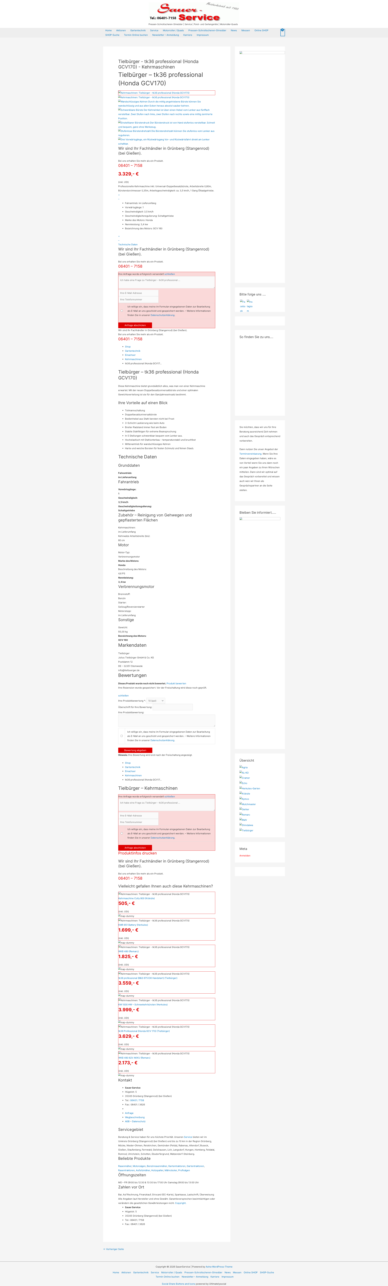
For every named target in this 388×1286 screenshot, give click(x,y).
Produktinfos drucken (137, 853)
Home (108, 30)
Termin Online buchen (136, 34)
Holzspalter (157, 1170)
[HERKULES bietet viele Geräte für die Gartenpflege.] (249, 788)
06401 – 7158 (130, 165)
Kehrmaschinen (133, 359)
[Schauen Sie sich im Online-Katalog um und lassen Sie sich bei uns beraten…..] (244, 814)
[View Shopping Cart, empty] (282, 32)
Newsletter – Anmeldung (165, 34)
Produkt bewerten (176, 683)
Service (154, 30)
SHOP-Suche (112, 34)
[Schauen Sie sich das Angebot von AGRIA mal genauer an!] (243, 767)
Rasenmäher (125, 1166)
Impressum (203, 34)
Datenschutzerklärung (162, 315)
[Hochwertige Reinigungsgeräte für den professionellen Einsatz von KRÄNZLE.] (244, 793)
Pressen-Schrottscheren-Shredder (207, 30)
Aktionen (121, 30)
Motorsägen (139, 1166)
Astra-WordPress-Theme (219, 1266)
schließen (169, 274)
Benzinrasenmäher (157, 1166)
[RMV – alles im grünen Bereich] (243, 819)
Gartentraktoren (177, 1166)
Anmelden (244, 855)
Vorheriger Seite (113, 1249)
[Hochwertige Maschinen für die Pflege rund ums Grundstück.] (246, 830)
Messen (245, 30)
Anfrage (129, 1113)
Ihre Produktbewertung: (131, 712)
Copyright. (180, 1203)
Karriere (187, 34)
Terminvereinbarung (250, 453)
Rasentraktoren (126, 1170)
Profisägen (184, 1170)
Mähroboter (171, 1170)
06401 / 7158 (137, 1100)
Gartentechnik (138, 30)
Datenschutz (139, 1121)
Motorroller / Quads (173, 30)
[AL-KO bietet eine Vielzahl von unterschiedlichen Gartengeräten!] (244, 772)
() (136, 898)
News (234, 30)
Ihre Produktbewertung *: (132, 700)
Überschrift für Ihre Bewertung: (135, 707)
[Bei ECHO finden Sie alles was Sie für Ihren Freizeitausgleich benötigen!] (243, 783)
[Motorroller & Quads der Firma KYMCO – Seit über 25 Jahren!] (244, 798)
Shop (128, 346)
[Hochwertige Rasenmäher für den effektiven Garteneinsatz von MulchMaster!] (247, 804)
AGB (127, 1121)
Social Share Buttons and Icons (178, 1283)
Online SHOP (261, 30)
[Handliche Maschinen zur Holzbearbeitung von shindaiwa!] (246, 825)
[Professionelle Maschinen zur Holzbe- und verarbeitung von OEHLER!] (244, 809)
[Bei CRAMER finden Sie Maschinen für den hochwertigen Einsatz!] (244, 777)
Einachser (130, 355)
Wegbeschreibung (135, 1117)
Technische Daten (128, 244)
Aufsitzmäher (143, 1170)
